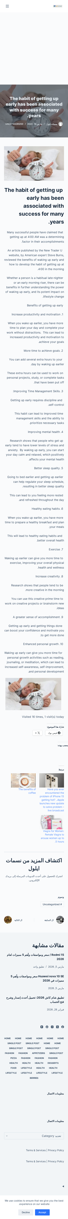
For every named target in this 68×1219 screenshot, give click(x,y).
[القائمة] (7, 6)
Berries (34, 1078)
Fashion (23, 1053)
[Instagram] (52, 1027)
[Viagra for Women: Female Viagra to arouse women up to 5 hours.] (51, 822)
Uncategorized (14, 124)
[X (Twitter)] (57, 1027)
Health (39, 1063)
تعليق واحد (38, 966)
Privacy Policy (56, 1150)
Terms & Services (36, 1150)
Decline (26, 1212)
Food (14, 1068)
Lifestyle (26, 1068)
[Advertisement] (34, 48)
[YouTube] (41, 1027)
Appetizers (38, 1053)
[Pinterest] (47, 1027)
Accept (42, 1212)
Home (61, 1038)
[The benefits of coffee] (23, 780)
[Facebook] (62, 1027)
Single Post (32, 1043)
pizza (13, 1058)
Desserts (53, 1063)
